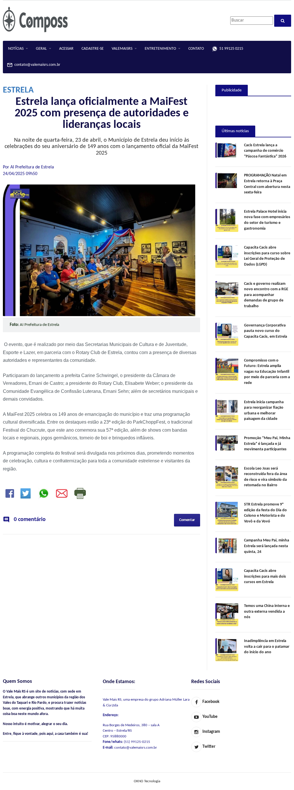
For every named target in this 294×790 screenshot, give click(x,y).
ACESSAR (66, 49)
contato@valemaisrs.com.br (36, 65)
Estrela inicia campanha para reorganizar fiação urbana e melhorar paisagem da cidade (264, 410)
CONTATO (196, 49)
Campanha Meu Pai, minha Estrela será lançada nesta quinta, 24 (266, 546)
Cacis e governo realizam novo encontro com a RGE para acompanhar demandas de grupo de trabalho (266, 295)
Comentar (187, 520)
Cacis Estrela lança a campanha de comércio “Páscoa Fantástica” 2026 (265, 151)
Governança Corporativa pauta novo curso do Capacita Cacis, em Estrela (265, 331)
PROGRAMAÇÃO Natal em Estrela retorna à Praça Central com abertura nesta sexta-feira (267, 184)
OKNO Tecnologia (147, 781)
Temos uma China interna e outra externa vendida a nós (267, 611)
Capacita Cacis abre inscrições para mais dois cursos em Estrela (265, 576)
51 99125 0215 (230, 49)
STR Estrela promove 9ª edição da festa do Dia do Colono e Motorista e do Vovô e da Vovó (265, 513)
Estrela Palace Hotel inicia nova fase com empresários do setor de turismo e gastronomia (267, 220)
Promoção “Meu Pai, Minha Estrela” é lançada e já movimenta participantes (267, 443)
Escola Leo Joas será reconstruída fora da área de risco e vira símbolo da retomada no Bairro (265, 477)
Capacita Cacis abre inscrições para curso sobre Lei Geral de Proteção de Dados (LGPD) (267, 256)
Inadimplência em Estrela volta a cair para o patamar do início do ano (266, 646)
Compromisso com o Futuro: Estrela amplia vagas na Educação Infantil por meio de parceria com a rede (267, 371)
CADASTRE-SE (93, 49)
